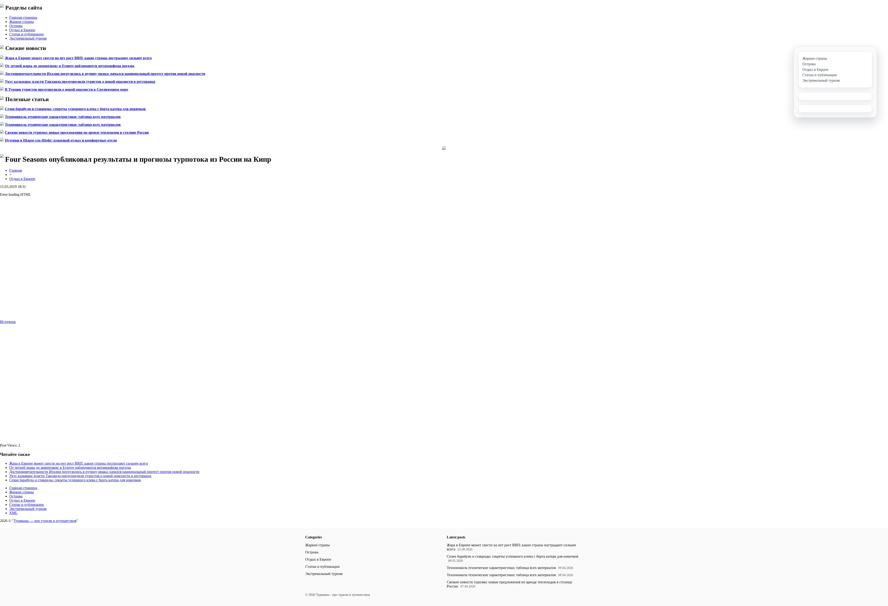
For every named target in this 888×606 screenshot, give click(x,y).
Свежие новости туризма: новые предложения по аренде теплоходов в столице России (77, 132)
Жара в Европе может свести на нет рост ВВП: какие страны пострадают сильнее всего (78, 58)
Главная (15, 170)
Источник (8, 322)
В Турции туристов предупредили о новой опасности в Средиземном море (66, 89)
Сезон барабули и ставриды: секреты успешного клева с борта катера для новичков (75, 109)
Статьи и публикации (26, 34)
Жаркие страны (21, 22)
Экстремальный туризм (27, 38)
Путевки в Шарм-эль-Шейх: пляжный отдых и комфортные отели (61, 140)
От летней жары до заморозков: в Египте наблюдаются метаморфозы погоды (69, 66)
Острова (15, 26)
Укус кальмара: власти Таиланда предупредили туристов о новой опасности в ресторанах (80, 82)
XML (13, 513)
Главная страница (23, 17)
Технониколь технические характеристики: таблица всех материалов (63, 117)
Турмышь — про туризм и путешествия (45, 521)
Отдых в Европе (22, 30)
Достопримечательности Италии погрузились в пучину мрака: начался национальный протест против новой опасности (105, 74)
